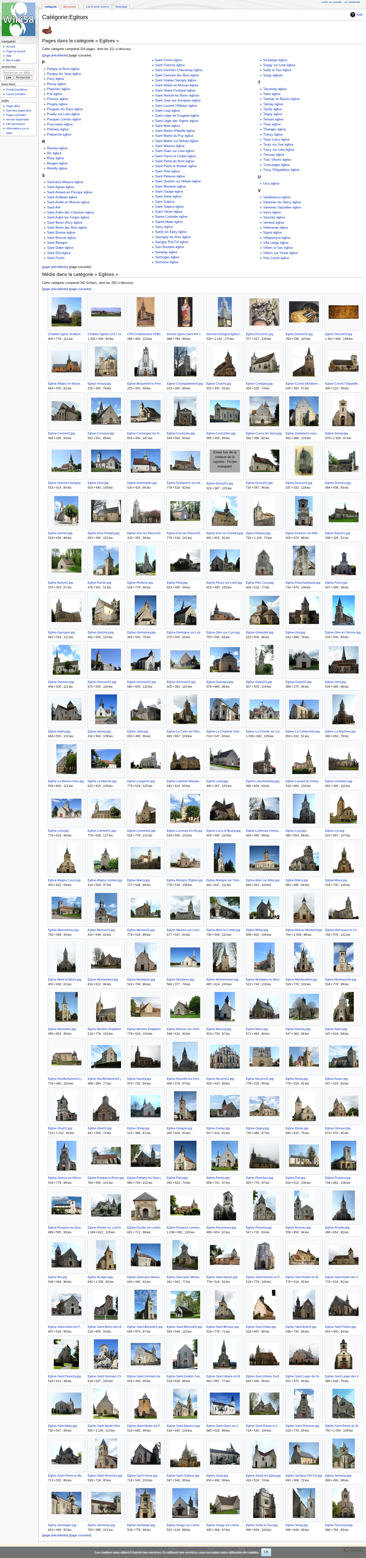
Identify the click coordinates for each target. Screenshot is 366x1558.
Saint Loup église (167, 110)
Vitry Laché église (276, 258)
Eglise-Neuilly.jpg (139, 1079)
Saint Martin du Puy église (174, 136)
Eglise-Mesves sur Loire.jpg (185, 930)
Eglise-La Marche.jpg (102, 781)
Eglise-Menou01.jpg (101, 930)
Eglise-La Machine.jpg (340, 731)
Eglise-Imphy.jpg (59, 731)
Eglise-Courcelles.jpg (221, 433)
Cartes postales (15, 94)
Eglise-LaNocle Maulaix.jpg (185, 781)
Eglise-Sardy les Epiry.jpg (263, 1475)
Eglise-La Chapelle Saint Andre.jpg (224, 731)
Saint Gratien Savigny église (175, 80)
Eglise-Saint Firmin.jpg (340, 1327)
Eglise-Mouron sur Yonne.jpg (185, 1029)
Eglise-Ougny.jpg (257, 1128)
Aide (360, 14)
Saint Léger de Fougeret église (177, 115)
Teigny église (272, 114)
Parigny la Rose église (63, 69)
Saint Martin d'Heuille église (175, 131)
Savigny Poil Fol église (171, 242)
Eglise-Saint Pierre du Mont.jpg (343, 1426)
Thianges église (274, 129)
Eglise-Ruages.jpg (100, 1277)
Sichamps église (275, 60)
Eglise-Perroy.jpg (218, 1178)
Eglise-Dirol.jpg (98, 483)
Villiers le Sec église (278, 248)
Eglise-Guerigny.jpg (219, 682)
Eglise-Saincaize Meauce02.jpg (185, 1277)
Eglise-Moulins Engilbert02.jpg (145, 1029)
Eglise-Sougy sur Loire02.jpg (224, 1525)
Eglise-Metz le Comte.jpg (223, 930)
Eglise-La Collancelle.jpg (303, 731)
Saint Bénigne (57, 243)
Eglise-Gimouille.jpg (259, 632)
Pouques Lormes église (64, 119)
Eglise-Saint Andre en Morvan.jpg (304, 1277)
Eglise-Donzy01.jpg (219, 483)
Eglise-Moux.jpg (257, 1029)
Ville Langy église (276, 243)
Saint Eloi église (58, 253)
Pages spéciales (16, 114)
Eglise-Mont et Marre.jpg (64, 979)
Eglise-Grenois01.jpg (102, 682)
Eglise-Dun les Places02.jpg (145, 533)
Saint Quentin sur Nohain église (178, 181)
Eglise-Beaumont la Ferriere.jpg (145, 383)
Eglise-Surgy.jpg (297, 1525)
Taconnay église (275, 89)
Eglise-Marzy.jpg (297, 880)
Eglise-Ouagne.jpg (179, 1128)
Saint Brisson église (61, 238)
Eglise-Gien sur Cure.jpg (223, 632)
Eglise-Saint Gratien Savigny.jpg (185, 1376)
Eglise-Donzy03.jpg (299, 483)
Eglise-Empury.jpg (258, 533)
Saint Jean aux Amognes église (178, 100)
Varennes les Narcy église (282, 202)
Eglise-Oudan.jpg (218, 1128)
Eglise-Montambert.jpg (103, 979)
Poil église (54, 94)
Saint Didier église (60, 248)
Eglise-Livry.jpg (58, 830)
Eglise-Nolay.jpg (297, 1079)
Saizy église (164, 227)
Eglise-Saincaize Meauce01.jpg (145, 1277)
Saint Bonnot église (61, 232)
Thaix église (272, 124)
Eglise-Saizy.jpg (217, 1475)
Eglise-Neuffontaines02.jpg (106, 1079)
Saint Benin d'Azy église (64, 222)
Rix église (54, 153)
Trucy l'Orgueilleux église (281, 170)
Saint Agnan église (60, 187)
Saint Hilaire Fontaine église (175, 90)
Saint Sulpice (164, 202)
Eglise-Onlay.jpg (138, 1128)
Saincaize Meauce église (65, 182)
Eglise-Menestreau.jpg (63, 930)
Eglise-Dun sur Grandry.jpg (224, 533)
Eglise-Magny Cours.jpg (64, 880)
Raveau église (57, 148)
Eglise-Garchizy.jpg (101, 632)
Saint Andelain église (62, 197)
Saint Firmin (55, 258)
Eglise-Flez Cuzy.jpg (260, 582)
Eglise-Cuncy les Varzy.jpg (264, 433)
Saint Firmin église (168, 60)
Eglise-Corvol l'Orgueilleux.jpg (343, 383)
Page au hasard (15, 51)
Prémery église (58, 129)
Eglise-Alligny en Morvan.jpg (66, 383)
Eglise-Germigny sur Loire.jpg (185, 632)
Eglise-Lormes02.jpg (141, 830)
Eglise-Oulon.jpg (297, 1128)
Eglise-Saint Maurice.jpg (183, 1426)
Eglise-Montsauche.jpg (340, 979)
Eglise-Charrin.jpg (218, 383)
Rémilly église (57, 168)
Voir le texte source (97, 6)
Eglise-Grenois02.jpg (141, 682)
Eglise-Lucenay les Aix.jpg (184, 830)
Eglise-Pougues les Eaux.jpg (66, 1227)
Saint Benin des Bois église (67, 227)
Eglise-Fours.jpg (336, 582)
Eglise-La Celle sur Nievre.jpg (185, 731)
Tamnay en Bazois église (281, 99)
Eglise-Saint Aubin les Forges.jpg (66, 1327)
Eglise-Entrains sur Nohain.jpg (304, 533)
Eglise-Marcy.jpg (138, 880)
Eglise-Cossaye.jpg (101, 433)
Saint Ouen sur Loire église (174, 151)
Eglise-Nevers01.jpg (220, 1079)
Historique (121, 6)
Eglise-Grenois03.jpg (181, 682)
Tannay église (273, 104)
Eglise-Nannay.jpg (298, 1029)
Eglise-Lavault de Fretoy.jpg (304, 781)
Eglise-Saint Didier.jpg (261, 1327)
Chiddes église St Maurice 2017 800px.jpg (66, 334)
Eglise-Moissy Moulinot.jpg (304, 930)
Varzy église (272, 212)
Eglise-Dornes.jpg (60, 533)
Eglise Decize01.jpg (259, 334)
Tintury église (273, 134)
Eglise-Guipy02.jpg (298, 682)
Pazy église (55, 79)
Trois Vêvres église (277, 159)
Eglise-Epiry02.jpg (60, 582)
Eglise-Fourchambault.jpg (303, 582)
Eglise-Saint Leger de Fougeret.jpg (304, 1376)
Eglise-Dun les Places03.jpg (185, 533)
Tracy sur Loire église (278, 150)
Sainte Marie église (169, 222)
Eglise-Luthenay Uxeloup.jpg (264, 830)
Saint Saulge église (169, 191)
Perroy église (56, 84)
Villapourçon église (276, 238)
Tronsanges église (276, 165)
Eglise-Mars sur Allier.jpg (262, 880)
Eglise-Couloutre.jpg (181, 433)
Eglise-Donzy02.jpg (259, 483)
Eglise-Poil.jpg (295, 1178)
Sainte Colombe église (171, 216)
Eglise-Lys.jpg (334, 830)
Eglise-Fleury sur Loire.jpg (224, 582)
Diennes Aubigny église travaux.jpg (224, 334)
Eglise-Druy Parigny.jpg (104, 533)
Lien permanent (15, 123)
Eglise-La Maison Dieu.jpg (66, 781)
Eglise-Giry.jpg (295, 632)
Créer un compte (332, 1)
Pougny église (57, 104)
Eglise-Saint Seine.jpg (142, 1475)
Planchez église (58, 89)
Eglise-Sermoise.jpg (101, 1525)
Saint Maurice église (169, 146)
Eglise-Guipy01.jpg (259, 682)
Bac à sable (13, 60)
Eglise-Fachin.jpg (99, 582)
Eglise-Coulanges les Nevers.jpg (145, 433)
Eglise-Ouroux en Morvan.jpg (66, 1178)
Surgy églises (273, 75)
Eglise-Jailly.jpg (137, 731)
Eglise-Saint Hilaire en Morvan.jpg (224, 1376)
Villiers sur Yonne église (280, 253)
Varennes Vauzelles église (282, 207)
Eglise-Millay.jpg (257, 930)
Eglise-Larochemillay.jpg (262, 781)
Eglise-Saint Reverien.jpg (105, 1475)
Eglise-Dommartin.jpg (142, 483)
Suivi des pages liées (19, 110)
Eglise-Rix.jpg (57, 1277)
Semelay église (166, 252)
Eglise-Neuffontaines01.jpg (66, 1079)
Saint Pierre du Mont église (174, 161)
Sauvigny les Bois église (173, 237)
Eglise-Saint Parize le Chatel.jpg (264, 1426)
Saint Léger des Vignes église (176, 121)
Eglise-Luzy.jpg (296, 830)
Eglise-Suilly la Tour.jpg (262, 1525)
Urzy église (271, 183)
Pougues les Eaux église (65, 109)
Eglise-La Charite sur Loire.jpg (264, 731)
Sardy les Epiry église (171, 232)
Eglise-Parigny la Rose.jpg (106, 1178)
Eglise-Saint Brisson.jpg (222, 1327)
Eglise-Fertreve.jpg (140, 582)
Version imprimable (17, 119)
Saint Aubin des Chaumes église (70, 212)
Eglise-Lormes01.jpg (102, 830)
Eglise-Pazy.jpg (177, 1178)
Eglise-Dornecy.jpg (338, 483)
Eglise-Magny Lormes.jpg (105, 880)
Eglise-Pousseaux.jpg (221, 1227)
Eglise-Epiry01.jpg (337, 533)
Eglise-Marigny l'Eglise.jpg (185, 880)
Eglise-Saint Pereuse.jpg (302, 1426)
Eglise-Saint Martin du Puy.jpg (145, 1426)
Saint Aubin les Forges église (68, 217)
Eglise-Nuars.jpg (336, 1079)
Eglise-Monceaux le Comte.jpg (343, 930)
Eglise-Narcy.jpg (336, 1029)
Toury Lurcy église (276, 139)
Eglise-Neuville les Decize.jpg (185, 1079)
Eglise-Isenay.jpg (99, 731)
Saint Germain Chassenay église (178, 70)
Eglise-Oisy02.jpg (100, 1128)
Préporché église (59, 134)
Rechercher (8, 66)
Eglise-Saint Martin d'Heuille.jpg (106, 1426)
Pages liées (13, 105)
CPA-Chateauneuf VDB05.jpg (145, 334)
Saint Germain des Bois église (177, 75)
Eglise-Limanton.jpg (338, 781)
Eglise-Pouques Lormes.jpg (185, 1227)
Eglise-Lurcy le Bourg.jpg (223, 830)
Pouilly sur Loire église (63, 114)
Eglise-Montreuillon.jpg (301, 979)
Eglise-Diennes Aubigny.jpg (66, 483)
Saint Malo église (167, 126)
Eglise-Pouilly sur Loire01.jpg (106, 1227)
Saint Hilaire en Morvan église (176, 85)
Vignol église (272, 232)
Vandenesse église (276, 197)
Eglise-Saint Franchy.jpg (64, 1376)
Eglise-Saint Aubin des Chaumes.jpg (343, 1277)
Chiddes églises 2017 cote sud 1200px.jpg (106, 334)
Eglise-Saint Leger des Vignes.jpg (343, 1376)
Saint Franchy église (170, 65)
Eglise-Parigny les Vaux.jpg (145, 1178)
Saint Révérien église (170, 186)
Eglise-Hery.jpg (335, 682)
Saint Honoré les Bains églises (177, 95)
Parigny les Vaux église (64, 74)
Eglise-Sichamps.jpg (141, 1525)
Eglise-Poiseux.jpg (338, 1178)
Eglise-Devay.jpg (336, 433)
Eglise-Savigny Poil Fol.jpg (304, 1475)
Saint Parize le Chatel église (175, 156)
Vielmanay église (275, 227)
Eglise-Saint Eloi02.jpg (301, 1327)
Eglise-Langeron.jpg (141, 781)
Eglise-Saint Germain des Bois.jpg (145, 1376)
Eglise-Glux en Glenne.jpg (343, 632)
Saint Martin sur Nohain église (176, 141)
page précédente (55, 55)
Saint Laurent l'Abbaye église (176, 105)
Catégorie (51, 6)
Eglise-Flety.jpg (177, 582)
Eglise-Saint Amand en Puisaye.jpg (264, 1277)
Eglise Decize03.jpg (338, 334)
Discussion (69, 6)
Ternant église (273, 119)
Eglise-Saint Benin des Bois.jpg (106, 1327)
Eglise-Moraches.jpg (62, 1029)
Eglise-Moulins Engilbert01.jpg (106, 1029)
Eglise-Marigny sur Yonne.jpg (224, 880)
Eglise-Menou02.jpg (141, 930)
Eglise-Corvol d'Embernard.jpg (304, 383)
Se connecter (352, 1)
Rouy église (55, 158)
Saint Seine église (168, 196)
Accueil (10, 46)
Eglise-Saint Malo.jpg (62, 1426)
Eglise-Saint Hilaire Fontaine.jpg (264, 1376)
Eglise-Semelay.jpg (338, 1475)
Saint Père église (167, 171)
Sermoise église (166, 262)
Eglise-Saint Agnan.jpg (221, 1277)
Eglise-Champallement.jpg (185, 383)
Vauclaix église (274, 217)
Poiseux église (57, 99)
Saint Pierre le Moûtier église (176, 166)
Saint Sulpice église (169, 206)
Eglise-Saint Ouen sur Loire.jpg (224, 1426)
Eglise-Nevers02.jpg (260, 1079)
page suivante (80, 289)
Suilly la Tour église (277, 70)
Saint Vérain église (168, 211)
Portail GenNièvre (17, 89)
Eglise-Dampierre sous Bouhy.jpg (304, 433)
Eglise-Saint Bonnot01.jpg (145, 1327)
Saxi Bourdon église (169, 247)
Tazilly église (272, 109)
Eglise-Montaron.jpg (180, 979)
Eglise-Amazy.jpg (99, 383)
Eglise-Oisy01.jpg (60, 1128)
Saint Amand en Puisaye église (69, 192)
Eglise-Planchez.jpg (259, 1178)
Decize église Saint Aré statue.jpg (185, 334)
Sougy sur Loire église (279, 65)
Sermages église (167, 257)
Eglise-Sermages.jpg (62, 1525)
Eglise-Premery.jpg (259, 1227)
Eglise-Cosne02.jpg (61, 433)
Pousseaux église (60, 124)
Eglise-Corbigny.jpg (259, 383)
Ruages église (57, 163)
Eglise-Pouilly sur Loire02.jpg (145, 1227)
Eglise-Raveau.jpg (298, 1227)
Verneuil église (273, 222)
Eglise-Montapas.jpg (141, 979)
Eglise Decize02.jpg (299, 334)
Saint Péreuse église (170, 176)
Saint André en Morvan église (68, 202)
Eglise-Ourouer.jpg (338, 1128)
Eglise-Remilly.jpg (337, 1227)
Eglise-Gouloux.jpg (61, 682)
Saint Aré (53, 207)
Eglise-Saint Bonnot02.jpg (184, 1327)
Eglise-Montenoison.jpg (222, 979)
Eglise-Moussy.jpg (218, 1029)
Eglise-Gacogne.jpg (61, 632)
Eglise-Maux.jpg (336, 880)
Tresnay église (273, 154)
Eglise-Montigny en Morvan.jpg (264, 979)
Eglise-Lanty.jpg (217, 781)
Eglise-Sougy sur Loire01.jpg (185, 1525)
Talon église (271, 94)
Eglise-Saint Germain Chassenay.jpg (106, 1376)
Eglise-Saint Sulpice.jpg (183, 1475)
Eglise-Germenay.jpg (141, 632)
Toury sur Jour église (278, 144)
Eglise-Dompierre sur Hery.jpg (185, 483)
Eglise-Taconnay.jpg (339, 1525)
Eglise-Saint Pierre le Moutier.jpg (66, 1475)
